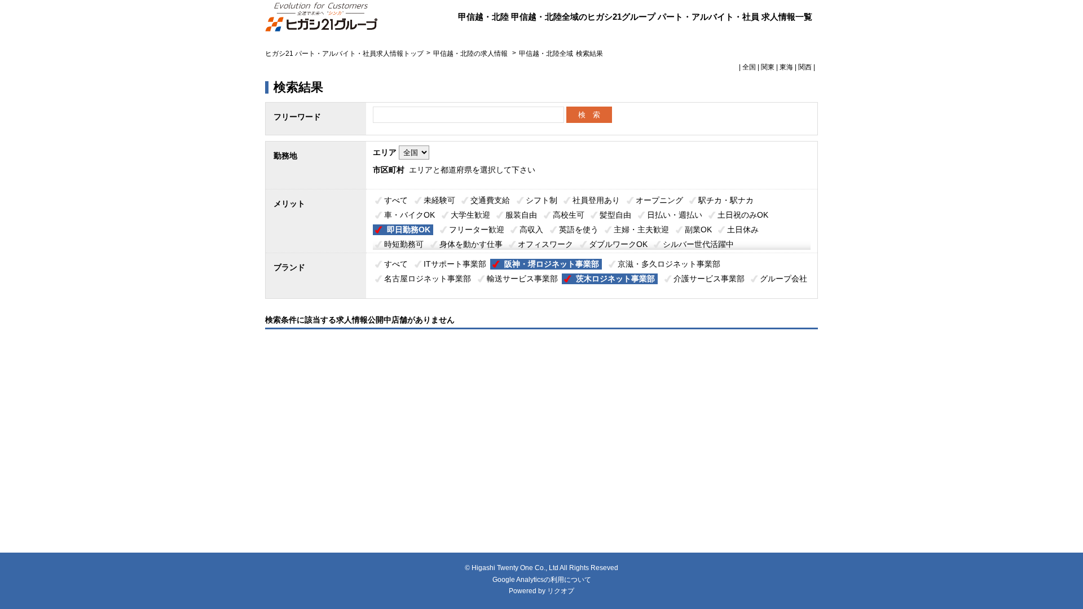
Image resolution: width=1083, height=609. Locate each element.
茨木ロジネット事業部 (615, 278)
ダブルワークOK (618, 244)
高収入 (531, 229)
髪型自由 (615, 214)
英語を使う (578, 229)
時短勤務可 (404, 244)
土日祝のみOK (742, 214)
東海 (786, 67)
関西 (805, 67)
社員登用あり (596, 200)
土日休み (743, 229)
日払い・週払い (674, 214)
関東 (767, 67)
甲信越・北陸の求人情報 (471, 54)
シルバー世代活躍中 (698, 244)
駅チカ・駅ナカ (726, 200)
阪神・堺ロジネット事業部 (551, 263)
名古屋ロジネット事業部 (427, 278)
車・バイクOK (409, 214)
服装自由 (521, 214)
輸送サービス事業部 (522, 278)
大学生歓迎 (470, 214)
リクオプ (560, 591)
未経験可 (439, 200)
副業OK (698, 229)
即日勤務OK (408, 229)
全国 (749, 67)
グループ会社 (783, 278)
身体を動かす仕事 (471, 244)
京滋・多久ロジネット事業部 (669, 263)
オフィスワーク (545, 244)
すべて (396, 200)
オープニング (659, 200)
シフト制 (541, 200)
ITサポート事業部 (455, 263)
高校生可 (568, 214)
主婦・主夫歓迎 (641, 229)
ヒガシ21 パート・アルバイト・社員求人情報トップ (344, 54)
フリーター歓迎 (476, 229)
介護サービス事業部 (709, 278)
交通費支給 (490, 200)
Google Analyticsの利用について (541, 580)
